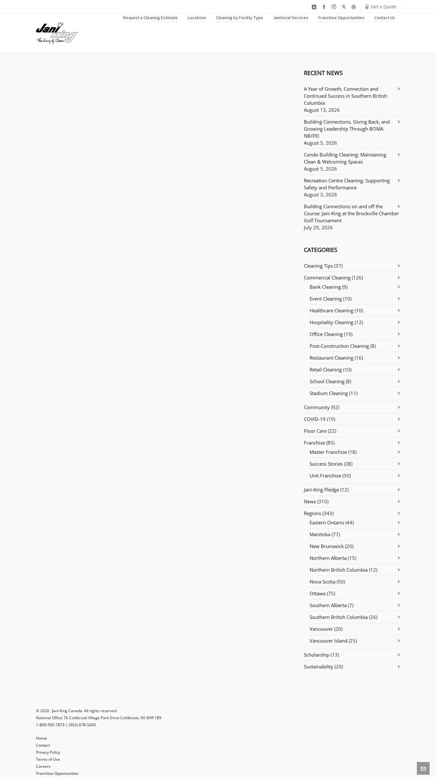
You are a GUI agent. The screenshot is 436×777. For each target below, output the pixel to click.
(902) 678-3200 (82, 724)
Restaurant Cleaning (331, 357)
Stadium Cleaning (329, 393)
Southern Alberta (328, 605)
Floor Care (315, 431)
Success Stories (326, 464)
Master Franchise (328, 452)
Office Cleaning (326, 334)
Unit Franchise (325, 475)
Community (317, 407)
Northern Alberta (328, 558)
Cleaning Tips (318, 266)
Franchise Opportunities (57, 773)
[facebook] (325, 6)
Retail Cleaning (326, 369)
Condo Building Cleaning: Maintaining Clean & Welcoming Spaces (345, 158)
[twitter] (345, 6)
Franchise (314, 442)
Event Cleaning (326, 298)
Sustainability (318, 666)
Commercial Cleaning (327, 277)
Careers (43, 766)
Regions (312, 513)
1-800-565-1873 (50, 724)
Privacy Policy (48, 752)
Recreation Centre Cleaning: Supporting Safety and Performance (347, 184)
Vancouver (321, 629)
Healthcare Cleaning (331, 310)
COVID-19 (315, 419)
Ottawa (318, 593)
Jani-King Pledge (321, 489)
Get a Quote (383, 7)
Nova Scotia (322, 581)
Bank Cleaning (325, 287)
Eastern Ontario (327, 522)
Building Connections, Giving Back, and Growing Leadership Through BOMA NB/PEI (347, 128)
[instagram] (335, 6)
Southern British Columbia (339, 617)
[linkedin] (315, 6)
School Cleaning (327, 381)
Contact (43, 745)
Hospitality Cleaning (331, 322)
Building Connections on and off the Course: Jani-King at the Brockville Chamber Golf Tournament (351, 213)
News (310, 501)
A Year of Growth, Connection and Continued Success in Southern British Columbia (345, 96)
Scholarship (316, 654)
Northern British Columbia (339, 570)
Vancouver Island (328, 640)
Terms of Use (48, 759)
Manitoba (320, 534)
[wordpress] (354, 6)
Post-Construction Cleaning (339, 346)
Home (41, 738)
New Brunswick (327, 546)
